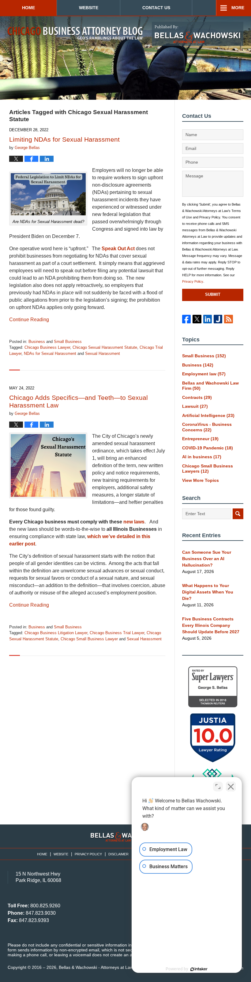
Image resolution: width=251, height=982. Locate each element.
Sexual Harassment (102, 353)
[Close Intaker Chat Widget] (231, 786)
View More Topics (200, 480)
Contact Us (156, 7)
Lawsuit (195, 406)
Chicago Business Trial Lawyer (117, 632)
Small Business (68, 341)
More (237, 7)
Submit (212, 294)
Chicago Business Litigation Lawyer (55, 632)
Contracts (197, 397)
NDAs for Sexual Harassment (50, 353)
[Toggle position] (218, 786)
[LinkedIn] (207, 319)
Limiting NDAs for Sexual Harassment (64, 139)
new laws (133, 521)
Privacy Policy (192, 281)
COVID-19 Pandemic (207, 447)
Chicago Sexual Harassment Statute (105, 347)
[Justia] (218, 319)
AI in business (201, 456)
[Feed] (228, 319)
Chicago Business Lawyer (47, 347)
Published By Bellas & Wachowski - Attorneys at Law (197, 34)
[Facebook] (186, 319)
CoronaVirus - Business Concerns (207, 427)
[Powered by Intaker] (199, 969)
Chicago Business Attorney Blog (75, 33)
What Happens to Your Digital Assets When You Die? (207, 592)
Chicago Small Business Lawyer (89, 639)
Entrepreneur (200, 438)
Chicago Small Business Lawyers (207, 468)
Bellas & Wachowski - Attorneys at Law (96, 967)
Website (88, 7)
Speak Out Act (118, 248)
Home (28, 7)
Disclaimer (118, 854)
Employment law (204, 373)
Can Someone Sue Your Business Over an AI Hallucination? (206, 558)
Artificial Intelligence (208, 415)
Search (238, 513)
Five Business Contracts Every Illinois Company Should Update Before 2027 (210, 625)
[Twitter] (197, 319)
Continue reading (29, 319)
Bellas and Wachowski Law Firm (210, 386)
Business (36, 341)
